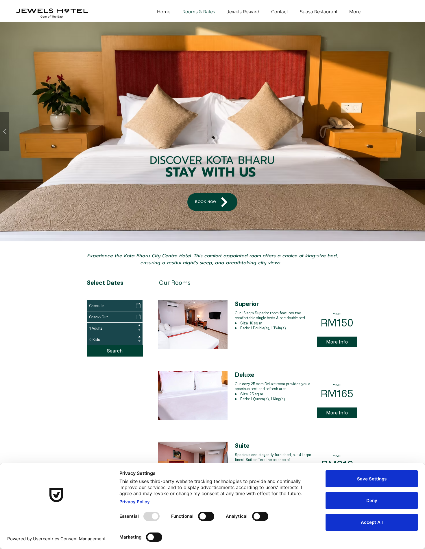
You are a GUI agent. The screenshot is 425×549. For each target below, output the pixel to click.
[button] (212, 131)
